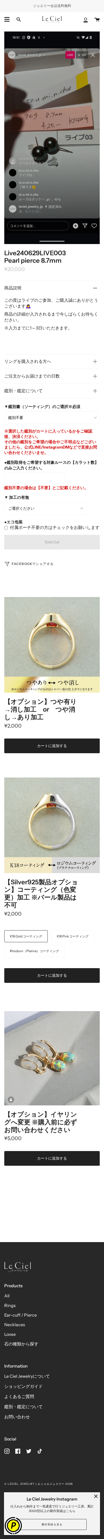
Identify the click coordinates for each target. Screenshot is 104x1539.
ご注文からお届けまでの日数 (32, 376)
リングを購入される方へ (27, 361)
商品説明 (12, 287)
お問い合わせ (17, 1416)
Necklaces (14, 1324)
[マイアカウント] (85, 19)
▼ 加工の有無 (16, 497)
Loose (10, 1334)
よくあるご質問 (19, 1396)
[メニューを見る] (6, 19)
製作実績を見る (52, 1524)
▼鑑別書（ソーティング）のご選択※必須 (42, 406)
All (7, 1295)
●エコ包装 (13, 521)
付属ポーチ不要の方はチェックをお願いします (54, 527)
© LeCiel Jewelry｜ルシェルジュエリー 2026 (38, 1484)
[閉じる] (96, 1496)
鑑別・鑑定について (23, 390)
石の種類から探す (21, 1343)
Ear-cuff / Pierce (20, 1315)
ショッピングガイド (23, 1386)
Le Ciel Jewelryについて (27, 1376)
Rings (10, 1305)
